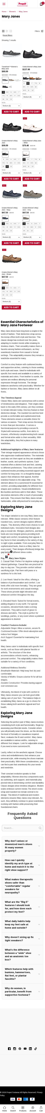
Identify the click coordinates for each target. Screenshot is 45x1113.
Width (4, 102)
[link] (13, 1108)
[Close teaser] (11, 551)
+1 (12, 88)
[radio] (5, 80)
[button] (3, 31)
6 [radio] (11, 92)
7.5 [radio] (3, 95)
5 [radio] (3, 92)
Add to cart (11, 111)
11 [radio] (7, 99)
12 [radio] (11, 99)
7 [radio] (18, 92)
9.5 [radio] (19, 95)
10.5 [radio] (24, 90)
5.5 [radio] (7, 92)
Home (4, 12)
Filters (37, 31)
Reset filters (7, 35)
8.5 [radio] (11, 95)
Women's (12, 12)
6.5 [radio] (15, 92)
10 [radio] (3, 99)
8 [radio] (7, 95)
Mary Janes (23, 12)
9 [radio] (35, 227)
